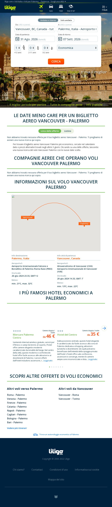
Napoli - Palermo (16, 410)
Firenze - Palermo (16, 402)
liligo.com (9, 1)
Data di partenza (22, 34)
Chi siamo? (18, 469)
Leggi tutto (47, 360)
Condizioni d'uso (59, 469)
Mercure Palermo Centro (23, 336)
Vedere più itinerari (17, 428)
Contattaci (37, 469)
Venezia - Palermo (17, 398)
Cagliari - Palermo (16, 414)
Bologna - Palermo (17, 418)
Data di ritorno (64, 34)
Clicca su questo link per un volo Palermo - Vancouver (56, 81)
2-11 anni (32, 52)
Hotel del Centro (67, 334)
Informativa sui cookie (87, 469)
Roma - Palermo (16, 394)
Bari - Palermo (15, 422)
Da (22, 24)
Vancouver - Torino (69, 398)
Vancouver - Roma (69, 394)
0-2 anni (46, 52)
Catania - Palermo (17, 406)
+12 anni (17, 52)
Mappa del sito (56, 479)
